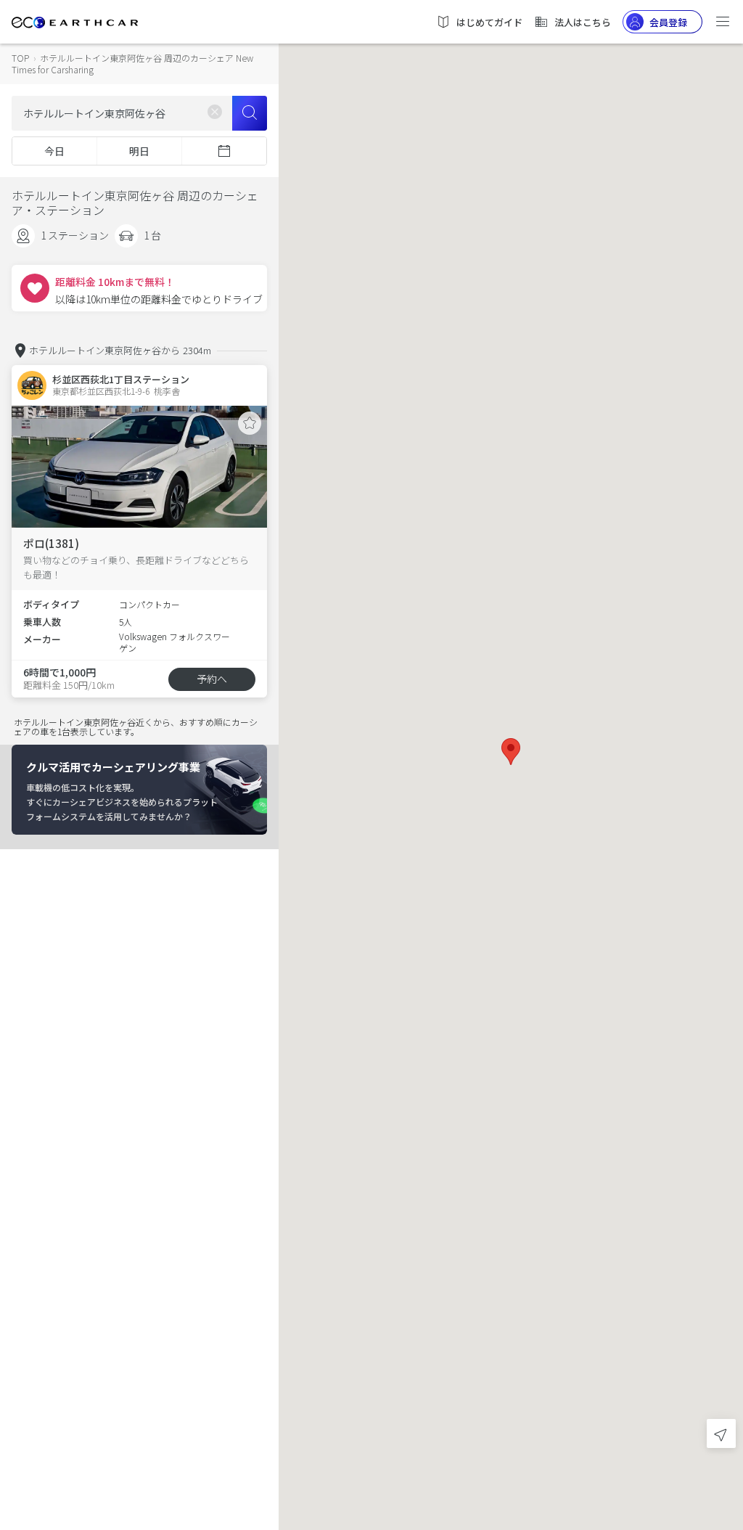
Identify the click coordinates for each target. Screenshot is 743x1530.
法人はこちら (582, 22)
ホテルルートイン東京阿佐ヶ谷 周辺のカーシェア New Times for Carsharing (132, 63)
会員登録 (668, 22)
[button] (511, 751)
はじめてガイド (489, 22)
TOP (20, 58)
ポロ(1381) (51, 543)
